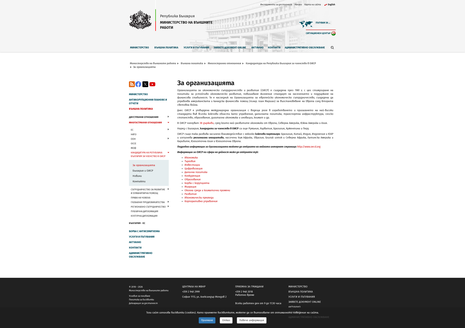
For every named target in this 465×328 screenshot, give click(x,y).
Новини (137, 176)
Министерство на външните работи (153, 63)
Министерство (139, 47)
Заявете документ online (230, 47)
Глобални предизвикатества (148, 202)
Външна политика (166, 47)
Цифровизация (194, 168)
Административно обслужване (305, 47)
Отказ (226, 320)
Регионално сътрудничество (148, 206)
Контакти (274, 47)
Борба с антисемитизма (144, 231)
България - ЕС (137, 223)
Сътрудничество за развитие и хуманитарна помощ (148, 191)
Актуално (257, 47)
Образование (193, 179)
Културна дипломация (144, 215)
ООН (133, 139)
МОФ (133, 148)
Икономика (191, 157)
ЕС (132, 129)
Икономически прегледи (199, 197)
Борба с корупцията (197, 183)
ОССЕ (133, 143)
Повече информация (251, 320)
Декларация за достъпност (143, 303)
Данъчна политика (196, 172)
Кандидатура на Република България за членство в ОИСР (281, 63)
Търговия (190, 161)
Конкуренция (192, 175)
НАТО (133, 134)
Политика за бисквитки (141, 299)
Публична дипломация (144, 211)
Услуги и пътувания (196, 47)
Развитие (191, 194)
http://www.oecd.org (308, 146)
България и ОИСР (143, 170)
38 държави (207, 123)
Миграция (190, 186)
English (331, 4)
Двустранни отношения (143, 117)
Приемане (207, 320)
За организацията (144, 165)
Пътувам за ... (323, 22)
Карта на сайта (312, 4)
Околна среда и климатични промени (207, 190)
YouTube (152, 84)
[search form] (332, 47)
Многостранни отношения (224, 63)
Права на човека (140, 197)
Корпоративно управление (201, 201)
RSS (132, 84)
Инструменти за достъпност (276, 4)
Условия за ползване (139, 296)
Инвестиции (192, 164)
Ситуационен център (318, 33)
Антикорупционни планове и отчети (148, 101)
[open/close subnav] (168, 117)
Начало (298, 4)
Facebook (138, 84)
